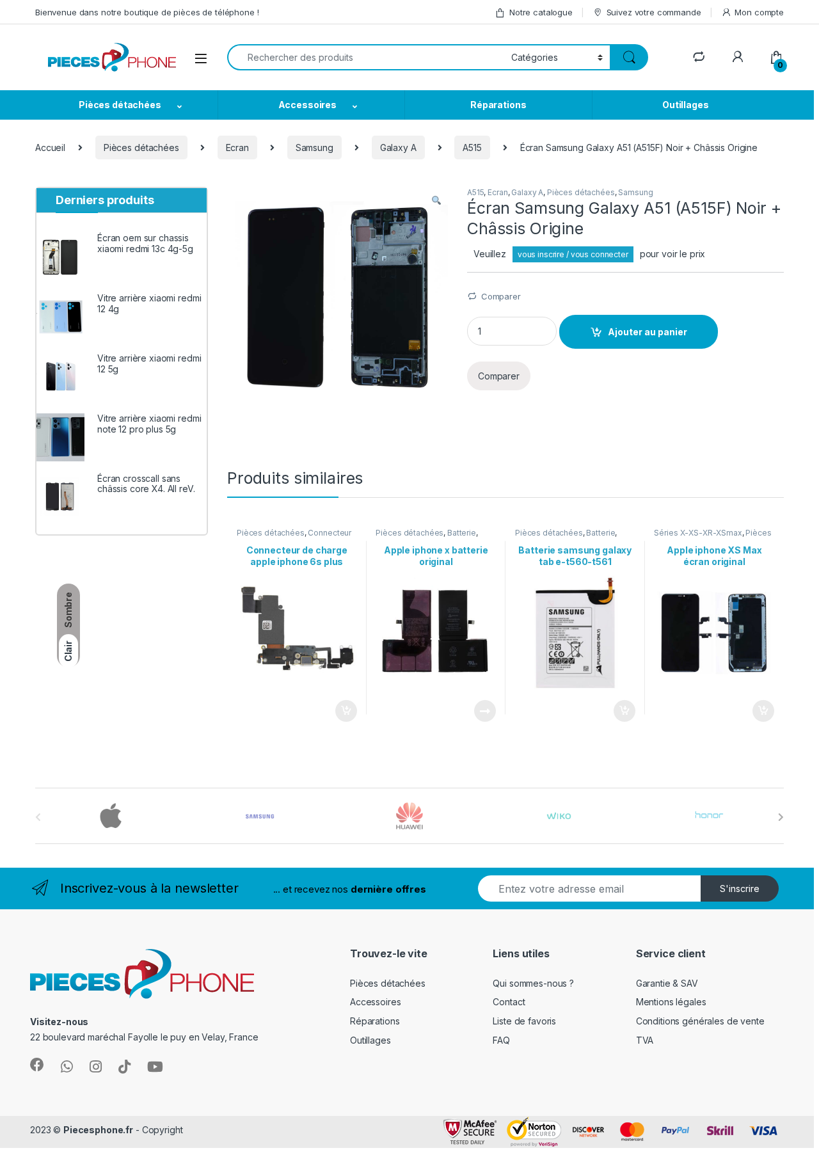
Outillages (685, 104)
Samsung (314, 147)
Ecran (237, 147)
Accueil (50, 147)
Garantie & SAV (667, 983)
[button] (436, 201)
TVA (645, 1040)
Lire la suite (485, 711)
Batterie (461, 533)
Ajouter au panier (647, 331)
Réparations (498, 104)
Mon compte (759, 12)
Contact (509, 1001)
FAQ (501, 1040)
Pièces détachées (120, 104)
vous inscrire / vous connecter (573, 254)
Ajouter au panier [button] (341, 711)
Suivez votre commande (654, 12)
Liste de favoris (524, 1021)
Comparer (501, 296)
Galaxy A (398, 147)
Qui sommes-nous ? (533, 983)
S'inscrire (739, 888)
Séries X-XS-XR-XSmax (698, 533)
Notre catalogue (541, 12)
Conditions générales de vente (700, 1021)
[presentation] (781, 817)
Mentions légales (671, 1001)
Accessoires (307, 104)
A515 (472, 147)
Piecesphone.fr (98, 1129)
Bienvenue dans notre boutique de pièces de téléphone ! (146, 12)
